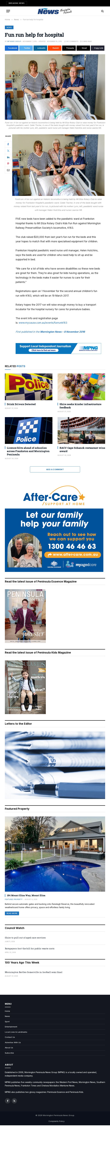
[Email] (8, 170)
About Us (9, 1047)
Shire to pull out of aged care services (25, 937)
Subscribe (9, 1053)
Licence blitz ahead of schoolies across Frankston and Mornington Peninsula (28, 451)
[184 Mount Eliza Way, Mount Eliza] (55, 854)
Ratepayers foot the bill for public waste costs (29, 948)
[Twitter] (8, 150)
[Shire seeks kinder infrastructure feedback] (81, 386)
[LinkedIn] (8, 157)
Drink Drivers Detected (21, 404)
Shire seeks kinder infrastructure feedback (80, 406)
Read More (12, 913)
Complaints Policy (56, 1121)
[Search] (102, 11)
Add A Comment (55, 469)
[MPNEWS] (55, 11)
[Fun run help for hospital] (55, 87)
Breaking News (16, 3)
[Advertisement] (55, 1150)
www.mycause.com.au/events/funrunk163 (43, 322)
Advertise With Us (13, 1042)
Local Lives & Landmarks (16, 1032)
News (9, 27)
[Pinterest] (8, 163)
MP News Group (14, 41)
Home (7, 1011)
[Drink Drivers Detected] (28, 386)
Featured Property (13, 899)
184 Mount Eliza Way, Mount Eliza (26, 895)
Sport (7, 1021)
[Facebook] (8, 144)
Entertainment (11, 1027)
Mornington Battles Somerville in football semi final (33, 972)
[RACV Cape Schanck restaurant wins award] (81, 430)
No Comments (72, 41)
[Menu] (8, 11)
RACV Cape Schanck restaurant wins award (82, 449)
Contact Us (10, 1037)
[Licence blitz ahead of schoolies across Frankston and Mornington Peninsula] (28, 430)
